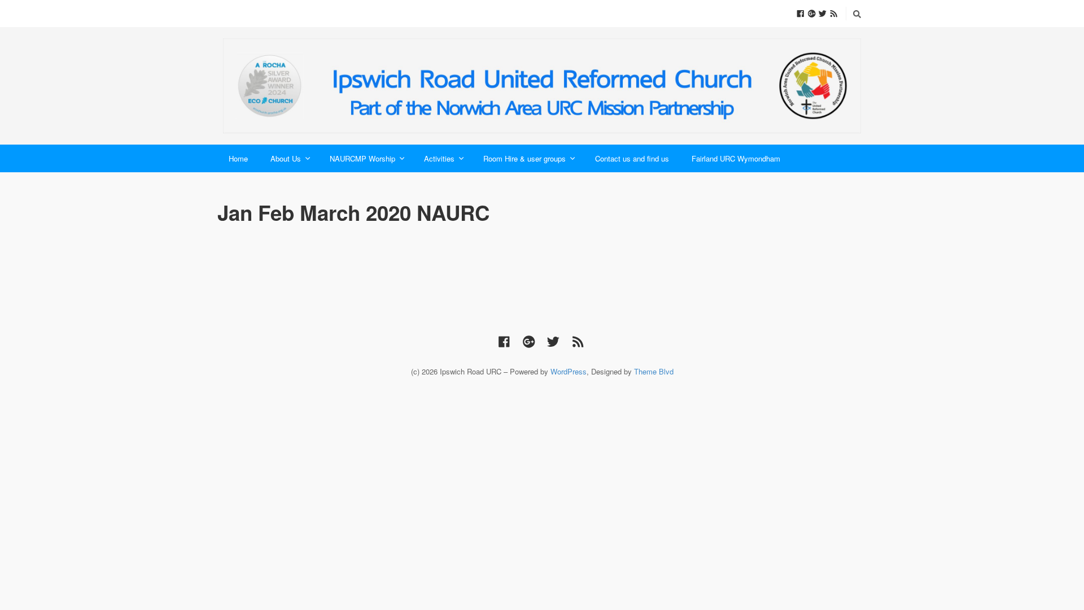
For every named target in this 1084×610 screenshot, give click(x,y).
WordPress (568, 371)
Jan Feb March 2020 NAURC (353, 212)
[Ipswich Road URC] (542, 85)
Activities (439, 158)
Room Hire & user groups (524, 158)
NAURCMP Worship (362, 158)
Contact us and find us (632, 158)
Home (238, 158)
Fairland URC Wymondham (736, 158)
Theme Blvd (654, 371)
